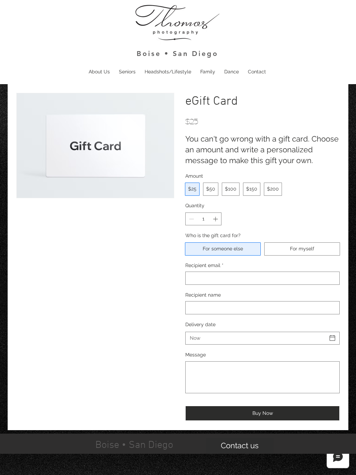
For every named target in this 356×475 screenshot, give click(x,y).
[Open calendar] (332, 338)
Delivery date (200, 324)
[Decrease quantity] (190, 219)
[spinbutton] (203, 219)
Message (195, 354)
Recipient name (203, 295)
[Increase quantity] (216, 219)
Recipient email (204, 265)
